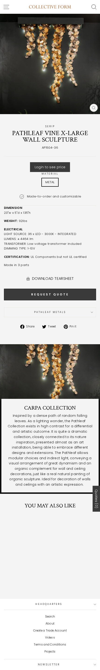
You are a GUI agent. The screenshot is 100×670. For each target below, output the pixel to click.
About (50, 623)
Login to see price (50, 167)
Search (50, 616)
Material (50, 173)
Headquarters (48, 604)
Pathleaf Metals (50, 312)
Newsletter (49, 664)
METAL (50, 182)
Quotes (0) (96, 498)
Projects (50, 651)
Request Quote (50, 294)
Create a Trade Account (50, 630)
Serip (50, 126)
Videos (50, 637)
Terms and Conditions (50, 644)
